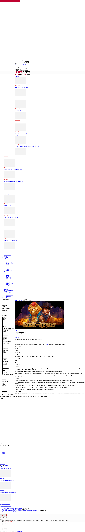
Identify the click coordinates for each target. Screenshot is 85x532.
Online (3, 454)
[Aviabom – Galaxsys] (20, 118)
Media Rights (4, 364)
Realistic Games (9, 281)
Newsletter (4, 297)
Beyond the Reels (7, 255)
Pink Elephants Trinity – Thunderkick (11, 252)
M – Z (5, 271)
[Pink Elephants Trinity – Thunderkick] (9, 248)
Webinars (6, 289)
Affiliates (4, 306)
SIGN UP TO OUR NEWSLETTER (6, 1)
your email (26, 68)
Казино (3, 351)
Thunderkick (6, 250)
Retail (3, 319)
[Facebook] (16, 341)
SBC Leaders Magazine (8, 290)
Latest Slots (18, 76)
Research (4, 379)
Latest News (4, 326)
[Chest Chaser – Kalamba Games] (20, 84)
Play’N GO (6, 215)
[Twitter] (20, 341)
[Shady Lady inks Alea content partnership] (9, 189)
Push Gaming (8, 279)
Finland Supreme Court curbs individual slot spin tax (14, 169)
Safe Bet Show (8, 296)
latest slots (4, 453)
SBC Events (4, 524)
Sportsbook (4, 317)
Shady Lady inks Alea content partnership (12, 192)
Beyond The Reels (9, 295)
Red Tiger (8, 282)
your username (27, 61)
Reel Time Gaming (9, 283)
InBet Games (8, 268)
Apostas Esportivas (6, 343)
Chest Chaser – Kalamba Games (21, 87)
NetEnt (7, 272)
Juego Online (4, 337)
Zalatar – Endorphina (8, 205)
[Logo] (19, 74)
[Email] (31, 341)
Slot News (17, 144)
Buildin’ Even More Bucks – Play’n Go (11, 217)
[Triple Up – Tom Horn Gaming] (9, 225)
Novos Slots (4, 311)
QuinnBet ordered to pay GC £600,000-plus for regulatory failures (27, 146)
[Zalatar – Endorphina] (9, 202)
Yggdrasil (17, 131)
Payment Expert (5, 525)
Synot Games (8, 285)
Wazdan (7, 286)
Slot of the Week (5, 194)
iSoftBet (7, 269)
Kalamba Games (9, 270)
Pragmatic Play (9, 278)
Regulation (4, 305)
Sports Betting (5, 330)
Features (4, 254)
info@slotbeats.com (8, 521)
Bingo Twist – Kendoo (19, 110)
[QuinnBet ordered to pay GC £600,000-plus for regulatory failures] (20, 143)
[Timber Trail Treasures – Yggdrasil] (20, 130)
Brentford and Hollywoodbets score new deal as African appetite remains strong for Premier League (21, 510)
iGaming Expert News (6, 506)
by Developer (5, 257)
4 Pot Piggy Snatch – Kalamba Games (22, 98)
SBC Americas (4, 529)
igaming (3, 452)
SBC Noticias (4, 528)
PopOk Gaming (9, 277)
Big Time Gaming (9, 262)
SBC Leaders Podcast (10, 294)
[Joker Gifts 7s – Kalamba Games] (9, 237)
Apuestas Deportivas (6, 338)
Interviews (6, 256)
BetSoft (7, 261)
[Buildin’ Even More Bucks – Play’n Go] (9, 214)
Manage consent (20, 531)
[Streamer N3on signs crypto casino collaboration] (9, 178)
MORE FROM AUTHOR (11, 468)
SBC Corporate (5, 523)
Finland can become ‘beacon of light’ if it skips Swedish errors (13, 511)
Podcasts (6, 291)
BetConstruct (8, 259)
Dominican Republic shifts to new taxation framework (12, 508)
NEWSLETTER (17, 1)
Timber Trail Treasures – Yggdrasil (21, 133)
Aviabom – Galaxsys (19, 122)
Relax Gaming (8, 284)
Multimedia (4, 288)
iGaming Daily (8, 292)
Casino (3, 451)
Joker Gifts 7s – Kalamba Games (10, 240)
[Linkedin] (27, 341)
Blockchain (4, 358)
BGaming (3, 448)
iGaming (4, 318)
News (17, 135)
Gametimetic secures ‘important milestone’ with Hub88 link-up (16, 158)
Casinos (3, 339)
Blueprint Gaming (9, 263)
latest (48, 344)
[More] (34, 341)
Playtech (7, 276)
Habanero (8, 266)
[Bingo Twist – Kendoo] (20, 107)
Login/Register (5, 376)
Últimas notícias (5, 310)
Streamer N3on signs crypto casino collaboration (13, 181)
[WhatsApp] (24, 341)
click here (15, 445)
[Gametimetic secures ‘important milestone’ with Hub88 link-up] (20, 154)
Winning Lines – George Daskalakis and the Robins (11, 509)
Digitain (7, 264)
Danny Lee (17, 337)
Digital (3, 371)
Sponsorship (4, 363)
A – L (5, 258)
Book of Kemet (4, 450)
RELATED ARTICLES (3, 468)
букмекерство (5, 350)
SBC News (4, 527)
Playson (7, 275)
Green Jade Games (9, 265)
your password (27, 62)
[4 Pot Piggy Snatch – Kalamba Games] (20, 95)
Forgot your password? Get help (21, 64)
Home (16, 300)
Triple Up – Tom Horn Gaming (9, 228)
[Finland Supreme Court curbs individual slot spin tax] (9, 166)
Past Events (4, 391)
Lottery (4, 332)
